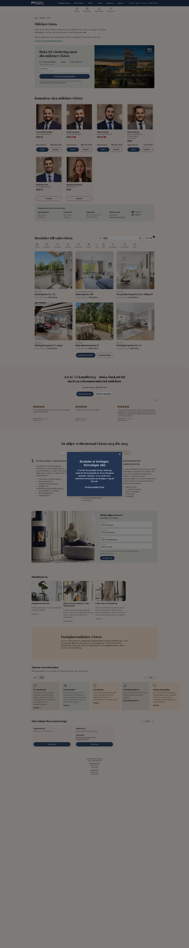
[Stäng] (119, 454)
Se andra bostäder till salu (94, 487)
